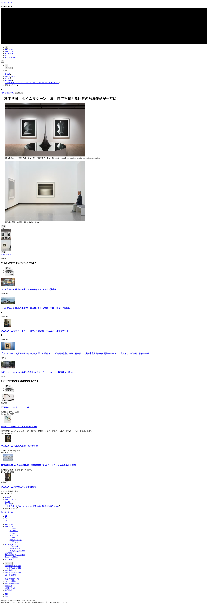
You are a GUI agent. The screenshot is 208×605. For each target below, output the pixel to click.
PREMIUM (9, 49)
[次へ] (4, 226)
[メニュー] (6, 70)
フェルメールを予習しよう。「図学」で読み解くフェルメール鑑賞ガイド (35, 331)
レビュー (13, 533)
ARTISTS (8, 55)
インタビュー (15, 535)
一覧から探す (15, 546)
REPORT (8, 80)
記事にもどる (6, 254)
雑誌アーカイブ (16, 540)
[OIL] (7, 594)
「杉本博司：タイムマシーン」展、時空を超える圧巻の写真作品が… (32, 83)
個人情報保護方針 (12, 583)
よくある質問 (10, 575)
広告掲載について (12, 579)
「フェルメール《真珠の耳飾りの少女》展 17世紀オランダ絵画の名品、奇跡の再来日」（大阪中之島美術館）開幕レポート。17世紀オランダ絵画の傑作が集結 (75, 353)
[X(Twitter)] (6, 519)
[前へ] (2, 226)
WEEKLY (9, 270)
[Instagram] (6, 521)
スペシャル (14, 542)
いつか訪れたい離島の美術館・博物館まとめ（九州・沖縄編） (29, 289)
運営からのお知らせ (13, 573)
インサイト (14, 531)
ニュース (13, 528)
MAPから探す (15, 548)
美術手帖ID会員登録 (13, 566)
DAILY (8, 268)
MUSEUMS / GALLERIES (15, 555)
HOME (7, 74)
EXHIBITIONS (10, 53)
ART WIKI (9, 559)
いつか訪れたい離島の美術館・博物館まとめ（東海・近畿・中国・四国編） (36, 308)
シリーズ (13, 537)
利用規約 (8, 590)
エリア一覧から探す (17, 551)
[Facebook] (6, 516)
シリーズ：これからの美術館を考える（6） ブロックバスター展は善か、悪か (36, 372)
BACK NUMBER (11, 57)
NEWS (7, 78)
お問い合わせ (10, 588)
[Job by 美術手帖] (6, 596)
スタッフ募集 (10, 581)
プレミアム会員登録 (13, 568)
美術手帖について (12, 570)
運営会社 (8, 586)
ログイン (9, 68)
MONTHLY (9, 272)
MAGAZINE (10, 51)
